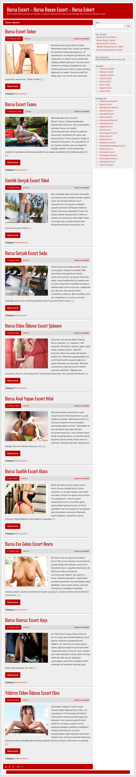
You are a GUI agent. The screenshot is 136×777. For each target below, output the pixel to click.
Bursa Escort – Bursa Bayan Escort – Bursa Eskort (50, 9)
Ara (97, 22)
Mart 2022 (105, 84)
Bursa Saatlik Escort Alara (26, 471)
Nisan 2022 (105, 81)
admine (28, 38)
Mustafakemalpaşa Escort (113, 145)
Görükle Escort (107, 113)
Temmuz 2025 (107, 68)
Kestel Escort (106, 139)
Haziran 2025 (106, 72)
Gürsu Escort (106, 117)
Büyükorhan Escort (109, 107)
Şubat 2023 (105, 78)
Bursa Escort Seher (20, 31)
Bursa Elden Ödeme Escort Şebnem (33, 325)
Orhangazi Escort (108, 155)
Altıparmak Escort (109, 101)
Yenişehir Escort (107, 161)
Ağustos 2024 (107, 75)
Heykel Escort (106, 123)
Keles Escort (106, 136)
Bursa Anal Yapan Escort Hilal (29, 398)
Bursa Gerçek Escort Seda (26, 253)
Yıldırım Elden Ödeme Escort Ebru (32, 692)
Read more (12, 86)
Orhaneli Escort (107, 152)
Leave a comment (81, 38)
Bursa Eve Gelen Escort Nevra (29, 544)
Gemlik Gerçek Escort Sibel (27, 180)
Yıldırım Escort (21, 758)
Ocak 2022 (105, 91)
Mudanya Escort (108, 142)
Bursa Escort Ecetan (107, 37)
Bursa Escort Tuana (20, 104)
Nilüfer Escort (106, 148)
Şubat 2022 (105, 87)
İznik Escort (105, 129)
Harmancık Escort (108, 120)
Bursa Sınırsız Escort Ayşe (26, 620)
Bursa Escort (21, 93)
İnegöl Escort (106, 126)
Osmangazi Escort (109, 158)
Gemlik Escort (21, 242)
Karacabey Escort (108, 133)
